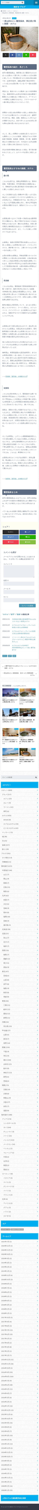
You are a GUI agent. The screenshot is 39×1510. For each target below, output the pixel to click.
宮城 (6, 976)
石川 (6, 942)
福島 (6, 988)
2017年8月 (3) (6, 1326)
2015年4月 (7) (6, 1431)
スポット (6, 790)
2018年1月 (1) (6, 1313)
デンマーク (8, 1186)
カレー (7, 803)
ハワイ (7, 1212)
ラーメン (8, 807)
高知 (6, 967)
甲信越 (6, 1030)
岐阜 (6, 1009)
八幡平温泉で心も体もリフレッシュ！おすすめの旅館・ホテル (20, 667)
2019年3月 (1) (6, 1263)
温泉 (18, 614)
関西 (5, 1085)
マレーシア (8, 1153)
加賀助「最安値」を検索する (15, 479)
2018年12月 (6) (6, 1275)
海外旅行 (6, 1115)
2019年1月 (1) (6, 1271)
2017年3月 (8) (6, 1347)
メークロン (9, 1144)
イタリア (7, 1178)
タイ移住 (7, 858)
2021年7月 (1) (6, 1242)
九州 (5, 896)
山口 (6, 874)
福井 (6, 946)
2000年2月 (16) (6, 1486)
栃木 (6, 1068)
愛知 (6, 1014)
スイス (7, 1182)
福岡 (6, 917)
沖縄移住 (6, 862)
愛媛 (6, 959)
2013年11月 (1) (6, 1478)
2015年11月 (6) (6, 1414)
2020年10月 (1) (6, 1254)
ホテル (5, 614)
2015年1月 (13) (6, 1444)
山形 (6, 980)
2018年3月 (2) (6, 1305)
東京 (7, 1060)
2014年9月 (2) (6, 1461)
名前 (6, 580)
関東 (6, 1047)
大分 (6, 904)
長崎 (6, 921)
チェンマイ (8, 1132)
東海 (5, 1001)
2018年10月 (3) (6, 1279)
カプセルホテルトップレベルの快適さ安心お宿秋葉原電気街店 (23, 632)
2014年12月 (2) (6, 1448)
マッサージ (7, 832)
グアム (7, 1207)
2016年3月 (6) (6, 1397)
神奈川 (7, 1073)
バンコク (8, 1140)
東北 (5, 971)
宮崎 (6, 908)
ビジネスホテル (10, 828)
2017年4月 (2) (6, 1343)
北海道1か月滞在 (17, 1229)
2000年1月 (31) (6, 1490)
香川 (6, 963)
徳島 (6, 955)
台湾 (6, 1161)
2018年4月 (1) (6, 1301)
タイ (7, 1127)
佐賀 (6, 900)
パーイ (7, 1136)
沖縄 (5, 1022)
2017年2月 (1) (6, 1351)
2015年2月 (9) (6, 1440)
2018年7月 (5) (6, 1288)
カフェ (7, 799)
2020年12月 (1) (6, 1246)
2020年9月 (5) (6, 1258)
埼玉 (6, 1056)
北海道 (6, 929)
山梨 (6, 1035)
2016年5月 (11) (6, 1389)
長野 (6, 1043)
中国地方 (7, 870)
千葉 (6, 1051)
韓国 (6, 1165)
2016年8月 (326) (7, 1376)
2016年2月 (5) (6, 1402)
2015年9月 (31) (6, 1423)
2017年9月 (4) (6, 1322)
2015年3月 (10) (6, 1435)
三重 (6, 1005)
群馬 (6, 1077)
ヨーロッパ (7, 1174)
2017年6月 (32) (6, 1334)
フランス (7, 1195)
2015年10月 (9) (6, 1419)
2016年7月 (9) (6, 1381)
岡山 (6, 879)
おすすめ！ (5, 1229)
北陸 (5, 933)
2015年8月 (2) (6, 1427)
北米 (5, 1199)
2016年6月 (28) (6, 1385)
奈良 (6, 1106)
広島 (6, 887)
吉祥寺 (7, 1064)
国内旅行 (6, 866)
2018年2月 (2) (6, 1309)
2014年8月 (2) (6, 1465)
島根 (6, 883)
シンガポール (9, 1123)
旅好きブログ (19, 7)
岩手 (12, 614)
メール (6, 589)
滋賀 (6, 1110)
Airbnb (7, 820)
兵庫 (6, 1094)
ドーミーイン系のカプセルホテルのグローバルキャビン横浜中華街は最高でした (23, 639)
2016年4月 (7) (6, 1393)
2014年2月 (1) (6, 1473)
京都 (6, 1089)
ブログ (5, 853)
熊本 (6, 912)
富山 (6, 938)
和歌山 (7, 1098)
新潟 (6, 1039)
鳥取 (6, 891)
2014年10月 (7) (6, 1456)
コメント (7, 564)
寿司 (6, 811)
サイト (5, 597)
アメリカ (7, 1203)
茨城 (6, 1081)
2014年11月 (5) (6, 1452)
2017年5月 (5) (6, 1338)
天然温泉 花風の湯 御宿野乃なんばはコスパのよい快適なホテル (24, 620)
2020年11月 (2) (6, 1250)
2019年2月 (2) (6, 1267)
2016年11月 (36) (7, 1364)
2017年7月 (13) (6, 1330)
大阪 (6, 1102)
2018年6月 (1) (6, 1292)
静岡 (6, 1018)
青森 (6, 997)
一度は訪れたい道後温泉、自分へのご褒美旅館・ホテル (19, 674)
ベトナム (7, 1148)
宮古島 (7, 1026)
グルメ (6, 794)
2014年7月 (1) (6, 1469)
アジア (6, 1119)
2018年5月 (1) (6, 1296)
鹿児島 (7, 925)
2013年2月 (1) (6, 1482)
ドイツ (7, 1191)
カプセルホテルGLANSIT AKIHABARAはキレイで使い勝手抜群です (23, 648)
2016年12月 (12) (7, 1360)
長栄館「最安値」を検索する (15, 376)
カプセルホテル (10, 824)
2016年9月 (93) (6, 1372)
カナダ (7, 1216)
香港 (6, 1169)
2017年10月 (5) (6, 1317)
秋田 (6, 992)
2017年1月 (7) (6, 1355)
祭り (5, 849)
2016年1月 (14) (6, 1406)
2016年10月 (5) (6, 1368)
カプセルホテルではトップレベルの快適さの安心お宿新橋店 (23, 626)
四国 (5, 950)
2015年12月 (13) (7, 1410)
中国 (6, 1157)
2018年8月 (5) (6, 1284)
